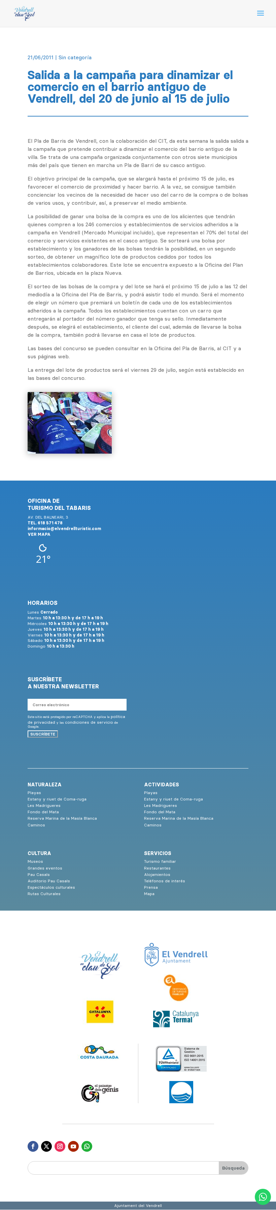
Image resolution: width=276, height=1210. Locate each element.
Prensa (151, 887)
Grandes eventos (45, 868)
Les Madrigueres (44, 805)
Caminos (36, 824)
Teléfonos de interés (164, 880)
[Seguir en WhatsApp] (86, 1146)
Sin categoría (75, 57)
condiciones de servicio (89, 722)
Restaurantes (157, 868)
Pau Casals (39, 874)
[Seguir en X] (46, 1146)
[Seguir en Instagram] (60, 1146)
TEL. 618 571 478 (45, 522)
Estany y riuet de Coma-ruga (57, 799)
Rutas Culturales (44, 893)
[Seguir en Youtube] (73, 1146)
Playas (34, 792)
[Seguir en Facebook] (33, 1146)
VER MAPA (39, 534)
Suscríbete (42, 734)
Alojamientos (157, 874)
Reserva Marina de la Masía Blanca (62, 818)
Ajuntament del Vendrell (138, 1205)
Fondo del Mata (43, 811)
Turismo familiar (160, 861)
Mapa (149, 893)
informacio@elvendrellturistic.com (64, 528)
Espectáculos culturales (51, 887)
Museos (35, 861)
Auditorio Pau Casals (49, 880)
